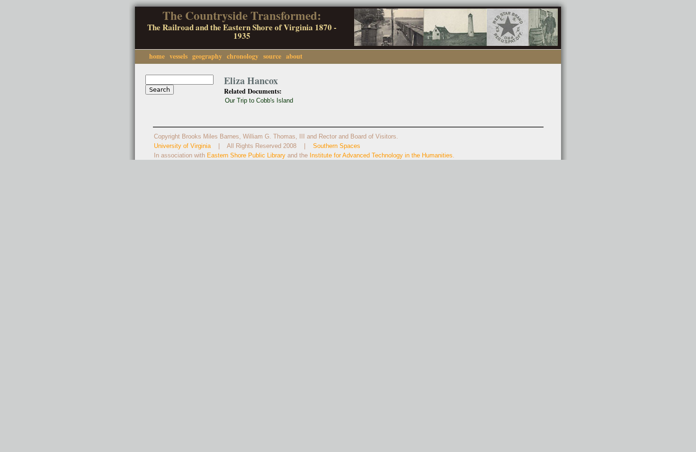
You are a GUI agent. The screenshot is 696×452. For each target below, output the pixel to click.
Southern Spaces (336, 146)
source (272, 56)
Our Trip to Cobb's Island (259, 100)
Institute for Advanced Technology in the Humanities (381, 155)
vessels (178, 56)
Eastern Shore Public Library (246, 155)
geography (207, 56)
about (294, 56)
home (157, 56)
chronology (243, 56)
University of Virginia (182, 146)
